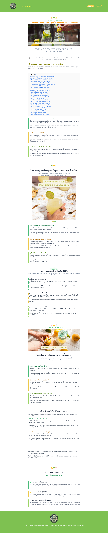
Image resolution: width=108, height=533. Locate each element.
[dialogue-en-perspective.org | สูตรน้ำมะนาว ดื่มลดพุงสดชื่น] (13, 6)
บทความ (30, 6)
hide (35, 74)
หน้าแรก (26, 6)
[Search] (23, 6)
